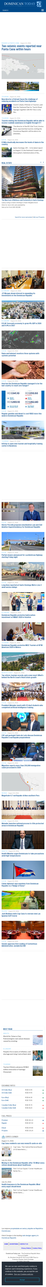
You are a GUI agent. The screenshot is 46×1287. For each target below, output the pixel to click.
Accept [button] (22, 1280)
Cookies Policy (37, 1248)
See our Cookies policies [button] (23, 1274)
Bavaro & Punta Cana (10, 43)
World (4, 793)
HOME (6, 1244)
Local (4, 140)
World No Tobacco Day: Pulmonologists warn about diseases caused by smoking (16, 1038)
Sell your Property (38, 217)
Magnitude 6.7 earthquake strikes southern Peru (20, 796)
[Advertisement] (21, 23)
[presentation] (41, 162)
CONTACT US (24, 1244)
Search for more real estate (23, 217)
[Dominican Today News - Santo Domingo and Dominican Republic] (23, 4)
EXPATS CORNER (12, 1137)
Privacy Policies (26, 1248)
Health (4, 851)
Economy (5, 291)
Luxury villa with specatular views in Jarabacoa (18, 200)
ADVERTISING (14, 1244)
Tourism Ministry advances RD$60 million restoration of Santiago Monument (16, 1069)
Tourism (5, 96)
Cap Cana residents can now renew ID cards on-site (22, 1143)
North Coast (7, 673)
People (4, 911)
